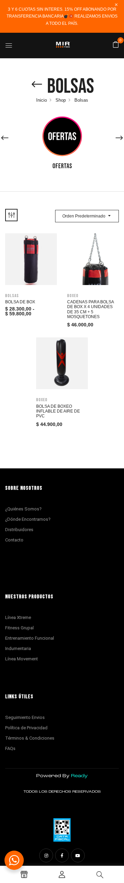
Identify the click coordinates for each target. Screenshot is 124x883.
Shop (60, 100)
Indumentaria (18, 648)
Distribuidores (19, 529)
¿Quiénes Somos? (23, 508)
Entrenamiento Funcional (29, 638)
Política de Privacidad (26, 727)
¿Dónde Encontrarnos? (28, 519)
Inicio (41, 100)
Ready (79, 776)
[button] (116, 45)
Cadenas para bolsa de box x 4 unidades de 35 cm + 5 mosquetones (90, 309)
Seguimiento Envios (25, 717)
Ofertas (62, 166)
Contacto (14, 539)
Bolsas (12, 295)
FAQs (10, 748)
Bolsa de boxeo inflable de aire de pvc (58, 411)
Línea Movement (21, 658)
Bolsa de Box (20, 302)
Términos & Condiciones (29, 738)
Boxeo (73, 295)
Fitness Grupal (19, 627)
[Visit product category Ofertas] (62, 136)
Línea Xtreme (18, 617)
